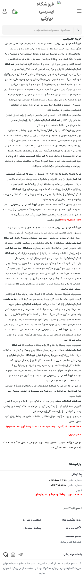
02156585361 (57, 481)
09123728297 (58, 485)
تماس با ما (72, 528)
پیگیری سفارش (32, 528)
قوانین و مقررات (31, 520)
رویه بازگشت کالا (71, 520)
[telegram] (21, 555)
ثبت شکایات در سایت (70, 542)
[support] (5, 555)
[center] (77, 30)
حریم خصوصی (73, 536)
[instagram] (13, 555)
